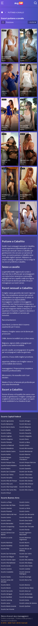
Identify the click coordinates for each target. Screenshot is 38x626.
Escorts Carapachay (7, 526)
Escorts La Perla (24, 508)
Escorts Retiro (5, 468)
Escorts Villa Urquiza (26, 490)
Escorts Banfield (6, 597)
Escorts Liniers (24, 445)
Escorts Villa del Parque (9, 481)
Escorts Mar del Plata (8, 505)
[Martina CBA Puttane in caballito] (28, 149)
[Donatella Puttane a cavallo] (10, 45)
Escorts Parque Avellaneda (6, 458)
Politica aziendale (7, 618)
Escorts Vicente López (8, 560)
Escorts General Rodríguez (24, 573)
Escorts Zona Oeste (25, 566)
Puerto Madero (6, 58)
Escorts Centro (24, 502)
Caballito (23, 58)
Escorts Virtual (6, 493)
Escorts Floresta (6, 442)
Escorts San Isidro (25, 554)
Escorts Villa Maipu (25, 563)
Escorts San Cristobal (8, 472)
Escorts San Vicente (7, 609)
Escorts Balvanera (7, 424)
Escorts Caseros (6, 569)
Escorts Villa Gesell (25, 517)
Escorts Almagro (24, 421)
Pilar (3, 231)
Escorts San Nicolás (26, 472)
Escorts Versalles (6, 478)
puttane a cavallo (16, 12)
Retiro (3, 196)
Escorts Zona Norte (25, 520)
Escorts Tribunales (25, 475)
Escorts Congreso (7, 439)
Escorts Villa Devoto (26, 481)
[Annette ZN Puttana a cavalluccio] (10, 218)
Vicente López (24, 127)
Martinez (4, 162)
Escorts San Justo (7, 591)
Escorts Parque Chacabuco (24, 458)
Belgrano (4, 127)
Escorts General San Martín (8, 534)
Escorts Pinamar (6, 511)
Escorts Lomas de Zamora (28, 603)
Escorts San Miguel (7, 557)
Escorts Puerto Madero (8, 465)
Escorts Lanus (5, 603)
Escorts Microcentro (26, 448)
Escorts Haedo (6, 577)
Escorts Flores (24, 439)
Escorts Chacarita (25, 433)
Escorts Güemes (6, 508)
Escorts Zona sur (25, 591)
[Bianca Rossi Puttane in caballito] (28, 183)
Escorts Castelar (24, 569)
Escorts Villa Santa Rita (8, 490)
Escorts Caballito (25, 430)
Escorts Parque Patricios (27, 462)
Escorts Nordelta (6, 546)
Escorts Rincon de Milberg (25, 550)
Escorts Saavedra (25, 468)
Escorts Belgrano (25, 427)
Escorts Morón (6, 588)
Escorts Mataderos (7, 448)
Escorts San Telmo (7, 475)
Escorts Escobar (6, 530)
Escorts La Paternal (7, 445)
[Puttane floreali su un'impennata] (10, 114)
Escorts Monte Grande (8, 606)
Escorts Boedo (6, 430)
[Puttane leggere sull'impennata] (28, 45)
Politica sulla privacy (23, 618)
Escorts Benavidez (7, 523)
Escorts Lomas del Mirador (7, 581)
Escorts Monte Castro (8, 451)
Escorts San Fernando (8, 554)
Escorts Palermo (24, 454)
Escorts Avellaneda (25, 594)
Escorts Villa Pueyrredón (9, 487)
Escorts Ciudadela (7, 572)
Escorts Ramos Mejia (26, 588)
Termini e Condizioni (9, 621)
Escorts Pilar (5, 549)
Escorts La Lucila (6, 538)
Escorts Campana (25, 523)
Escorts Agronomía (7, 421)
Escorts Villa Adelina (26, 560)
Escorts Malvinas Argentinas (25, 538)
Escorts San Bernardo (26, 514)
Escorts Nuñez (6, 454)
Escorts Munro (24, 543)
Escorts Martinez (6, 543)
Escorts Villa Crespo (26, 478)
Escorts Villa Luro (7, 484)
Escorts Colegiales (25, 436)
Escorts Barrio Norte (8, 427)
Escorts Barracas (25, 424)
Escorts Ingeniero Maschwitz (25, 534)
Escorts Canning (6, 600)
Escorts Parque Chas (8, 462)
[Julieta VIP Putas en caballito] (28, 80)
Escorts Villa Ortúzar (26, 484)
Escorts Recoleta (25, 465)
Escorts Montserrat (25, 451)
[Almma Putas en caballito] (28, 218)
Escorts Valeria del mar (9, 514)
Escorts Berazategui (26, 597)
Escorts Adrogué (6, 594)
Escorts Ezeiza (24, 600)
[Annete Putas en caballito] (10, 183)
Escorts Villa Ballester (8, 563)
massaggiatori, (7, 368)
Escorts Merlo (5, 585)
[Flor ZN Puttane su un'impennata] (10, 149)
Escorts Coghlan (6, 436)
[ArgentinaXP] (18, 3)
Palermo (4, 93)
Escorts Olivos (24, 546)
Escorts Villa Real (25, 487)
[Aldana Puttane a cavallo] (10, 80)
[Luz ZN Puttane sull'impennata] (28, 114)
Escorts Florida (24, 530)
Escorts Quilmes (24, 606)
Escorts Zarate (6, 566)
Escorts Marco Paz (25, 580)
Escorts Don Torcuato (26, 526)
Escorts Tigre (23, 557)
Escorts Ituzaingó (25, 577)
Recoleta (22, 162)
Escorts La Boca (24, 442)
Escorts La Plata (6, 502)
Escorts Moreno (24, 585)
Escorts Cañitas (6, 433)
